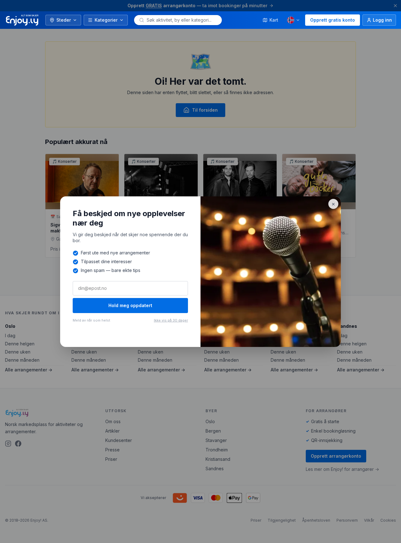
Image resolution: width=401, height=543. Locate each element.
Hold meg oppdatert (130, 305)
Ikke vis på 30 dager (171, 320)
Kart (273, 20)
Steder (63, 20)
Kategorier (106, 20)
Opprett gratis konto (332, 20)
